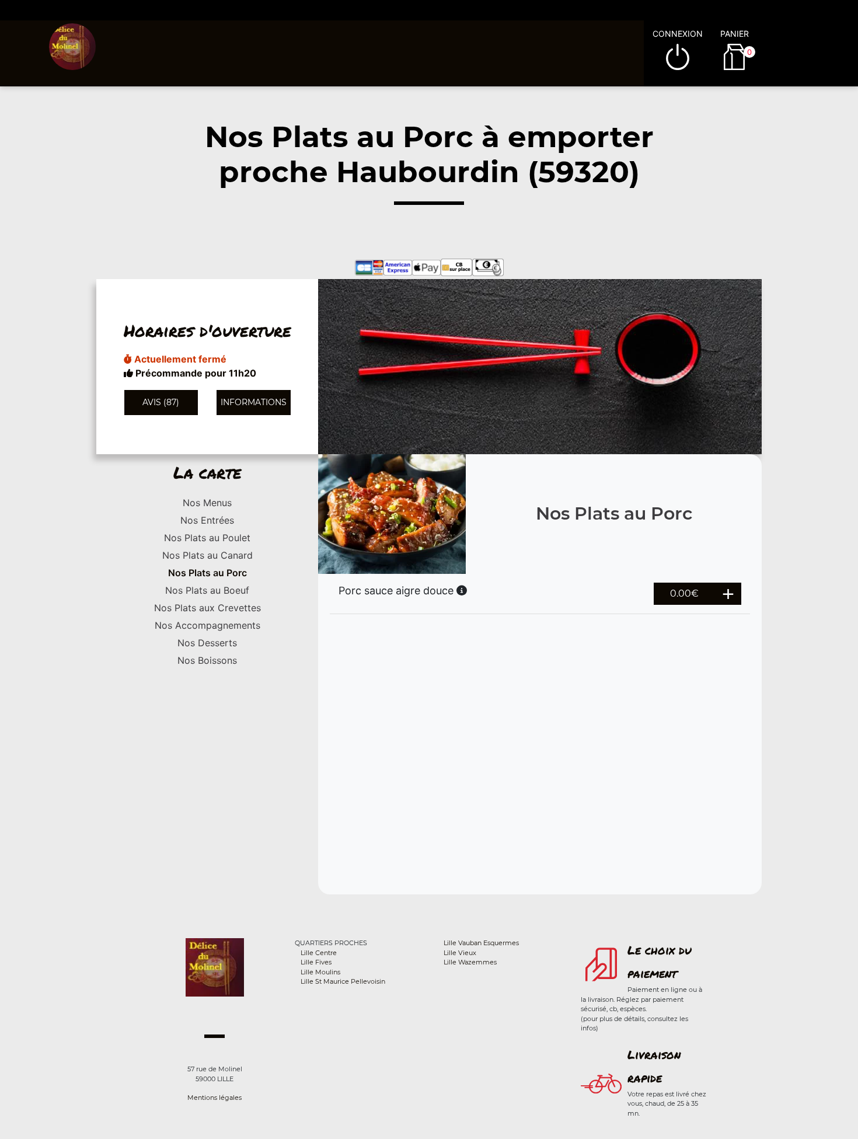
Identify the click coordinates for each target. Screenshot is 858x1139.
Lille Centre (319, 953)
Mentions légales (214, 1097)
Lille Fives (316, 962)
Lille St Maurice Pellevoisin (343, 981)
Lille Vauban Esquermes (481, 943)
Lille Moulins (320, 972)
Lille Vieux (460, 953)
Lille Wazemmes (470, 962)
